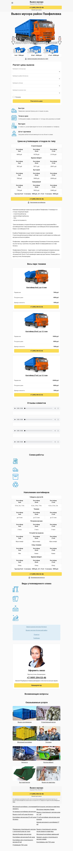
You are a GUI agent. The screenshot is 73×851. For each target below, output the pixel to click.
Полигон (36, 634)
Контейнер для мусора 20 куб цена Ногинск (24, 818)
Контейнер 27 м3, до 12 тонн (37, 375)
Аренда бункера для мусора (22, 834)
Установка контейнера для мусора (24, 811)
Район (14, 801)
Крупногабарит (48, 762)
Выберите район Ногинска (20, 76)
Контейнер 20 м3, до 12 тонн (37, 331)
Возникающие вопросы (38, 577)
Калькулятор (36, 685)
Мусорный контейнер (24, 742)
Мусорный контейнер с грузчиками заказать (24, 808)
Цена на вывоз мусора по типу (37, 59)
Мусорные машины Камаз (45, 809)
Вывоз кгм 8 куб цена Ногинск (23, 814)
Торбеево (36, 638)
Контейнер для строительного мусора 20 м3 (23, 841)
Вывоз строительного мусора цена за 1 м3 (48, 813)
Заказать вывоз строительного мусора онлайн (47, 838)
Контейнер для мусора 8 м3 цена (24, 837)
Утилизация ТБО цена (20, 845)
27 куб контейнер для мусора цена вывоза (48, 818)
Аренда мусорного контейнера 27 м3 (47, 823)
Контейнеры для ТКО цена (45, 842)
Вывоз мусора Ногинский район (36, 630)
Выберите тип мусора (19, 69)
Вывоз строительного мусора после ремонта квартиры (46, 830)
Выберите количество (19, 90)
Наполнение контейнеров (37, 202)
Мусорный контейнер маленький (47, 834)
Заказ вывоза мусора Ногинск (36, 627)
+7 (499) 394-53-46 (37, 7)
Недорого (24, 762)
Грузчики (48, 742)
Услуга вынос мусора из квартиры (48, 806)
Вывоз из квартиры (48, 782)
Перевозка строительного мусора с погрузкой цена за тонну (24, 830)
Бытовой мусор (24, 782)
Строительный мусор (48, 722)
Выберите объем (18, 83)
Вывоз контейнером (25, 722)
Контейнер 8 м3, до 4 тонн (36, 287)
